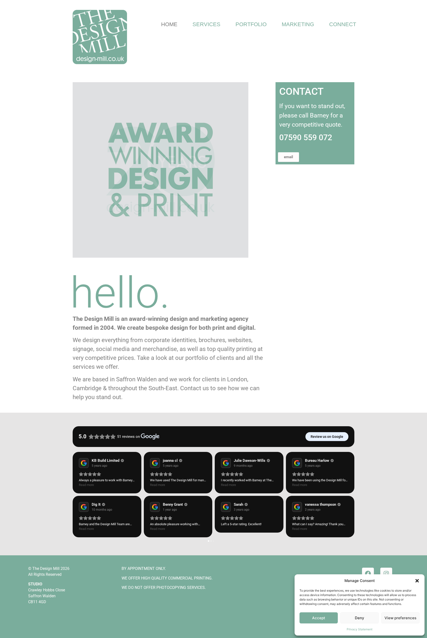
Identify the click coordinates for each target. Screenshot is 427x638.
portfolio (196, 357)
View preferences (400, 618)
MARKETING (298, 24)
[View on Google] (84, 463)
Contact (190, 388)
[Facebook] (368, 574)
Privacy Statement (359, 629)
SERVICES (206, 24)
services (84, 366)
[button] (417, 580)
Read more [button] (86, 485)
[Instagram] (386, 574)
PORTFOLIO (251, 24)
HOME (169, 24)
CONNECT (342, 24)
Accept (318, 618)
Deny (359, 618)
